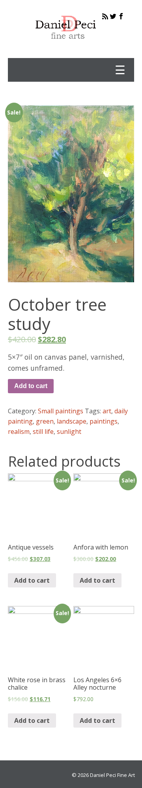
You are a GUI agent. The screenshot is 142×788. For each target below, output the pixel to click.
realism (19, 431)
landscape (71, 421)
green (45, 421)
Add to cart (30, 386)
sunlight (69, 431)
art (107, 411)
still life (43, 431)
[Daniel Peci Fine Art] (66, 45)
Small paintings (60, 411)
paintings (104, 421)
